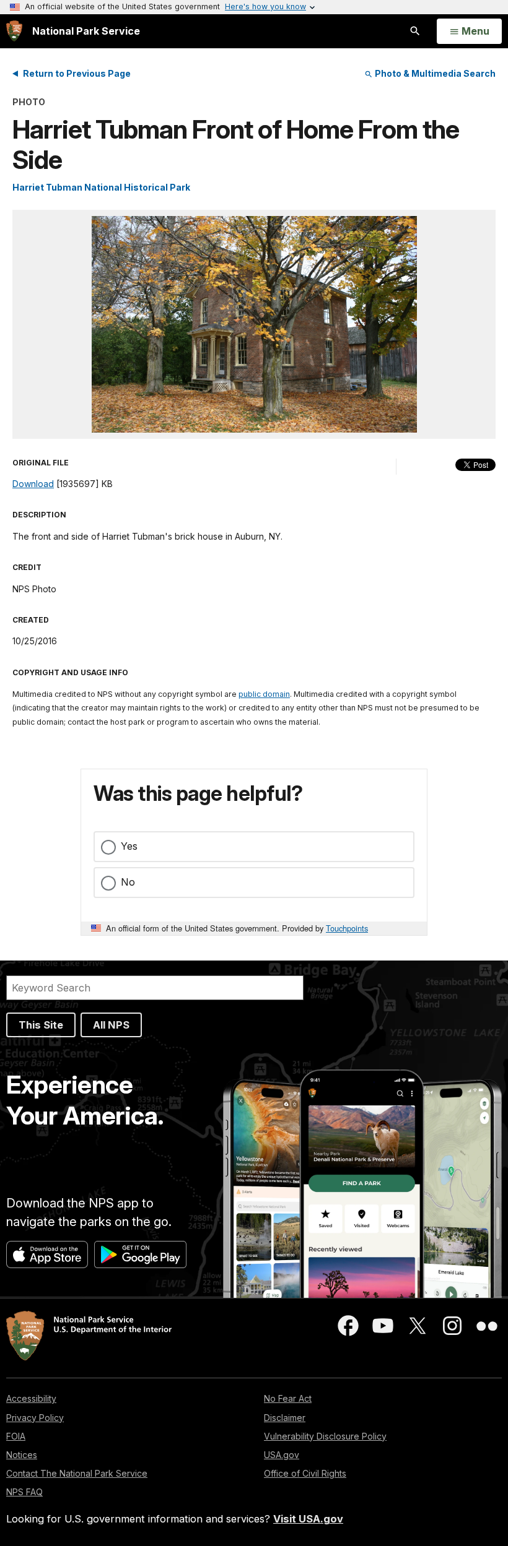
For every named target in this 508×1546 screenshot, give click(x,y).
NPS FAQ (24, 1492)
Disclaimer (284, 1417)
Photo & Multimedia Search (434, 73)
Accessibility (31, 1398)
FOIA (15, 1436)
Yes (129, 846)
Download (33, 483)
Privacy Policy (35, 1417)
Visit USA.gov (308, 1519)
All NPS (111, 1025)
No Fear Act (288, 1398)
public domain (264, 694)
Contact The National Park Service (76, 1473)
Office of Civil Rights (305, 1473)
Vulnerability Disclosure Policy (325, 1436)
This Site (41, 1025)
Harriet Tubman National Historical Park (101, 187)
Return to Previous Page (77, 73)
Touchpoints (347, 928)
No (128, 882)
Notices (21, 1454)
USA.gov (281, 1454)
